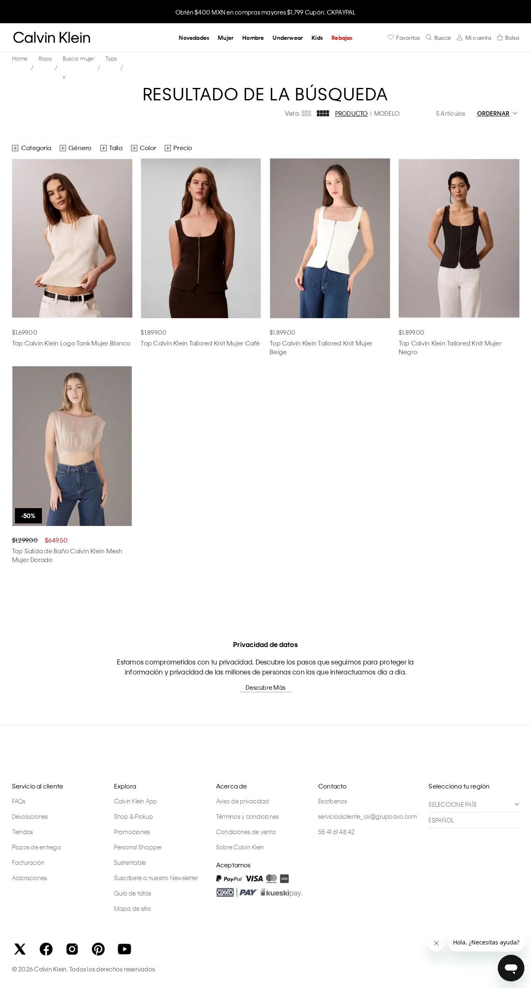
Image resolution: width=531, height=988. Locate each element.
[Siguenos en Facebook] (46, 949)
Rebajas (341, 37)
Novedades (194, 37)
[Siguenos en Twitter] (20, 949)
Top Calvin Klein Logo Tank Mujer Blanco (71, 343)
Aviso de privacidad (242, 801)
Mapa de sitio (132, 908)
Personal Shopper (138, 847)
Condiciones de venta (246, 831)
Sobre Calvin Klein (240, 847)
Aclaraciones (29, 877)
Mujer (226, 37)
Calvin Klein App (135, 801)
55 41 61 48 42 (336, 831)
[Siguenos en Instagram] (72, 949)
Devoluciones (30, 816)
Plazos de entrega (36, 847)
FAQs (19, 801)
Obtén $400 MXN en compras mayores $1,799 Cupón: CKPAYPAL (265, 12)
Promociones (132, 831)
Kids (317, 37)
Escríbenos (332, 801)
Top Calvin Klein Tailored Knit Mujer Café (200, 343)
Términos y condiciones (247, 816)
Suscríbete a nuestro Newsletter (156, 877)
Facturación (28, 862)
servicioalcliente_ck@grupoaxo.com (367, 816)
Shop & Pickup (133, 816)
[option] (265, 11)
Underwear (288, 37)
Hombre (253, 37)
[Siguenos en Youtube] (124, 949)
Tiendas (22, 831)
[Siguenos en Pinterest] (98, 949)
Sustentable (130, 862)
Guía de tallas (132, 893)
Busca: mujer (79, 58)
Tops (111, 58)
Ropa (45, 58)
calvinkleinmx (22, 58)
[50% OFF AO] (72, 446)
